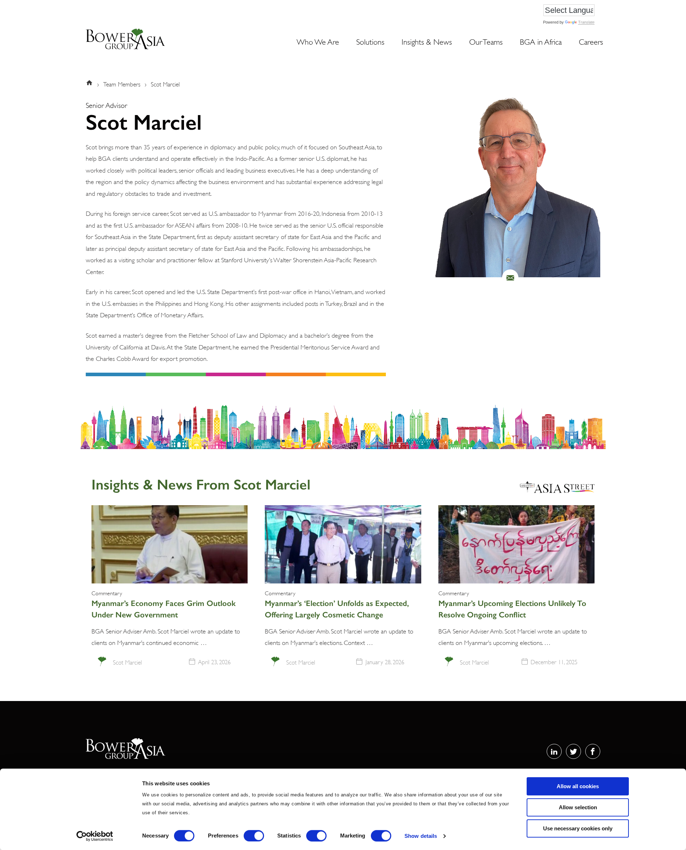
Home (90, 83)
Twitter (573, 751)
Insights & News (427, 41)
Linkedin (554, 751)
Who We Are (318, 41)
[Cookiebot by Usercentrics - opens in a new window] (95, 836)
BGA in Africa (541, 41)
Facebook (592, 751)
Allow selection (578, 807)
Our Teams (486, 41)
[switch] (254, 835)
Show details (420, 836)
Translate (586, 22)
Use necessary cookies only (577, 828)
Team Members (121, 83)
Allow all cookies (578, 786)
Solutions (370, 41)
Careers (591, 41)
